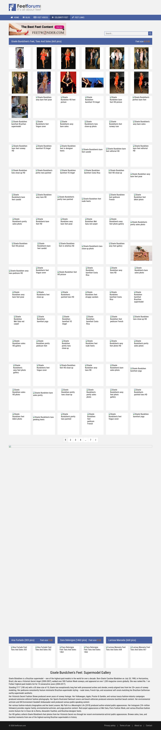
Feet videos (42, 17)
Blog (28, 17)
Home (16, 17)
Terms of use (125, 725)
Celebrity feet (61, 17)
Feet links (79, 17)
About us (138, 725)
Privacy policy (109, 725)
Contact (149, 725)
